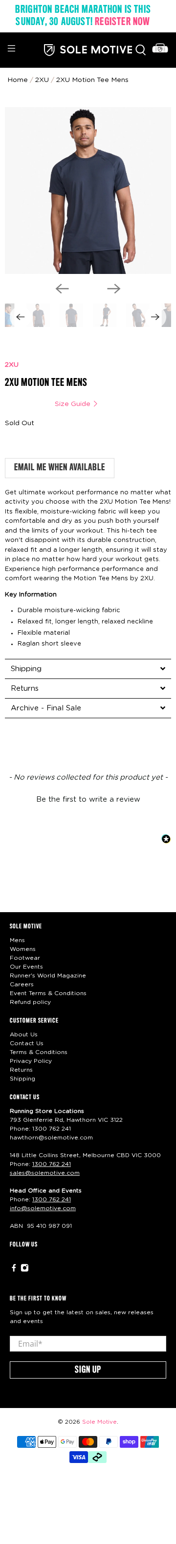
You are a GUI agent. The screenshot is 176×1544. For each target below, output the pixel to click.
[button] (88, 798)
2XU (12, 364)
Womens (23, 949)
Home (17, 80)
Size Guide (73, 404)
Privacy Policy (31, 1061)
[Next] (114, 288)
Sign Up (88, 1370)
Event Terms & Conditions (48, 993)
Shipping (22, 1079)
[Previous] (62, 288)
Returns (21, 1070)
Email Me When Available (59, 467)
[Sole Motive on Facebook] (14, 1270)
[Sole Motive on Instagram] (25, 1270)
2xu (42, 80)
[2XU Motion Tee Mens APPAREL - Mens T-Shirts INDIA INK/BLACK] (88, 190)
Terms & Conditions (38, 1052)
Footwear (25, 958)
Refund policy (30, 1002)
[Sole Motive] (88, 49)
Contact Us (27, 1043)
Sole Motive (99, 1422)
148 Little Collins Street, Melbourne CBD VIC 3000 (85, 1155)
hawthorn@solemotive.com (51, 1137)
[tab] (88, 668)
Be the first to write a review (88, 799)
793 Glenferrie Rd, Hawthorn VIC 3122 (66, 1120)
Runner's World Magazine (48, 975)
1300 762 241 (51, 1129)
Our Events (26, 967)
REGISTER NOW (122, 22)
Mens (17, 940)
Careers (22, 984)
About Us (24, 1034)
